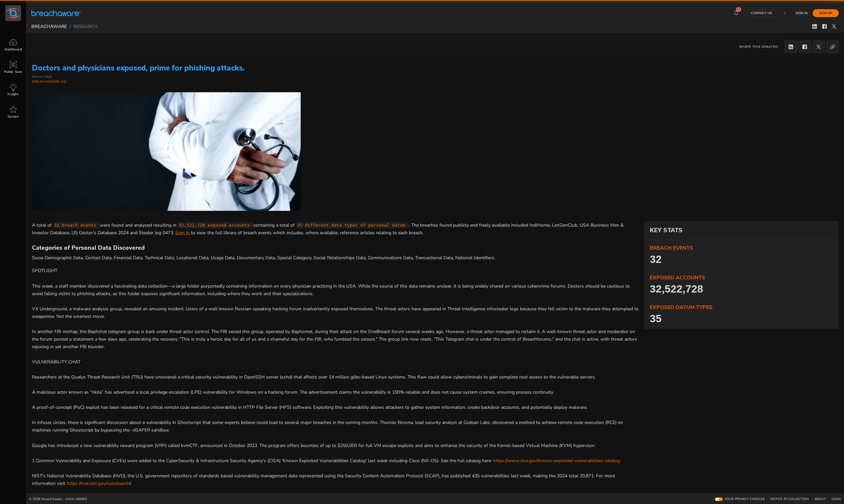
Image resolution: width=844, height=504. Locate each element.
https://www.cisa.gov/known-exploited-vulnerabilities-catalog (556, 460)
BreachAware (49, 26)
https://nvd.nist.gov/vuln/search (98, 483)
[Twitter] (818, 47)
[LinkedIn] (791, 47)
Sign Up (825, 13)
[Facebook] (805, 47)
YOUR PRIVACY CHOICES (745, 499)
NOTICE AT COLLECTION (789, 499)
